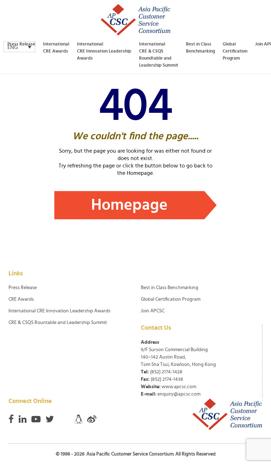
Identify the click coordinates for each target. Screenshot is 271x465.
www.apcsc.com (179, 386)
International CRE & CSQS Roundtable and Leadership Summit (158, 55)
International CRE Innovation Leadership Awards (104, 51)
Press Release (21, 44)
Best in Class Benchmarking (200, 48)
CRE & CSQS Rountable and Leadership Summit (57, 322)
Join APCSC (152, 310)
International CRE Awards (56, 48)
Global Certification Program (235, 51)
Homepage (129, 205)
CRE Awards (21, 299)
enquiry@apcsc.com (178, 394)
